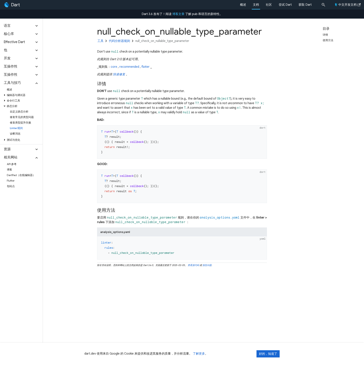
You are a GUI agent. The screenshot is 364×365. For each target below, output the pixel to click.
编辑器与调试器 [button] (16, 95)
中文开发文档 (347, 5)
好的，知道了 (268, 354)
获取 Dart (305, 5)
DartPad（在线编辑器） (21, 175)
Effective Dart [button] (14, 42)
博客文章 (178, 14)
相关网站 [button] (10, 157)
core (114, 67)
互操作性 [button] (10, 66)
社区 (269, 5)
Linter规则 (16, 128)
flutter (145, 67)
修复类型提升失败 (20, 122)
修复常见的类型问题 (22, 117)
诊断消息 (15, 133)
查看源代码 (193, 265)
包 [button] (5, 50)
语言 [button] (7, 26)
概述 (243, 5)
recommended (129, 67)
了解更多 (199, 354)
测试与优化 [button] (13, 140)
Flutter (11, 180)
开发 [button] (7, 58)
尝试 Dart (285, 5)
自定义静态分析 (19, 111)
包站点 (11, 186)
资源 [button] (7, 149)
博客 (9, 169)
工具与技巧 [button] (12, 83)
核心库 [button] (9, 34)
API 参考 (11, 164)
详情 (327, 34)
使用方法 (329, 40)
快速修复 (119, 74)
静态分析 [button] (12, 106)
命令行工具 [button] (13, 100)
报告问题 (207, 265)
